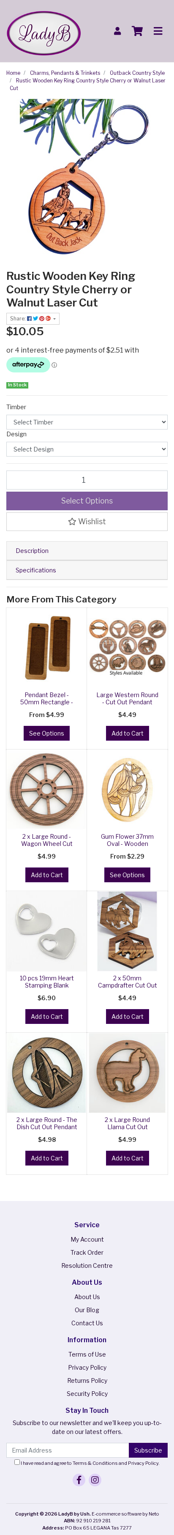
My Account (87, 1239)
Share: (18, 318)
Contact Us (87, 1323)
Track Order (87, 1252)
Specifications (36, 570)
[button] (87, 521)
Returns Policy (87, 1380)
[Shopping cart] (137, 31)
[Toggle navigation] (158, 31)
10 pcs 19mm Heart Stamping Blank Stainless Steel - (47, 985)
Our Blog (87, 1309)
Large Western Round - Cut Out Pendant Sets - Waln (127, 702)
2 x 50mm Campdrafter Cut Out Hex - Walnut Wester (127, 985)
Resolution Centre (87, 1265)
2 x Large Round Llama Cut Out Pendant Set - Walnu (127, 1127)
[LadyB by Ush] (43, 30)
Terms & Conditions (95, 1463)
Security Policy (87, 1393)
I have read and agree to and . (90, 1463)
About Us (87, 1296)
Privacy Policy (87, 1367)
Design (16, 434)
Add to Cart (127, 733)
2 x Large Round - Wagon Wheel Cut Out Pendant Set (47, 843)
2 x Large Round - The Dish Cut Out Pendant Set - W (46, 1127)
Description (32, 550)
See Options (46, 733)
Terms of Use (87, 1354)
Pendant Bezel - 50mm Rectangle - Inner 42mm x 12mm (47, 702)
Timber (16, 406)
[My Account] (117, 31)
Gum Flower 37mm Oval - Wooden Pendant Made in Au (127, 843)
